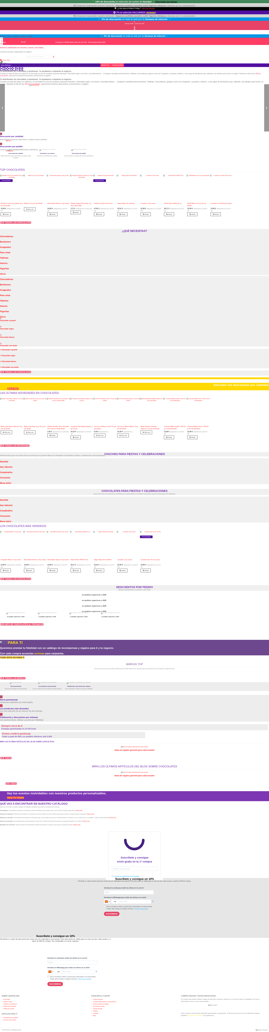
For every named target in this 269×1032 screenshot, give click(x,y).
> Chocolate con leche (9, 367)
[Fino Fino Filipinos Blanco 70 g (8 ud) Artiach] (128, 411)
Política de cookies (8, 1008)
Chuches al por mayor (9, 1020)
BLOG (23, 42)
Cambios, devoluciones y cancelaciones (104, 1001)
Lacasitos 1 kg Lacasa (148, 203)
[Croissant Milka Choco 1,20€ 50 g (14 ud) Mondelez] (198, 411)
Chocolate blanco (7, 337)
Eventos (95, 65)
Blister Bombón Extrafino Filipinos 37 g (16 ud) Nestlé (150, 427)
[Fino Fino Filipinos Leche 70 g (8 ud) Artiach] (105, 411)
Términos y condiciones (10, 1004)
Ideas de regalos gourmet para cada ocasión (134, 750)
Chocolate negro (7, 329)
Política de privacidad (9, 1006)
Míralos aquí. (86, 821)
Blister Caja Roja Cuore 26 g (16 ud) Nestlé (34, 427)
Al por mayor (83, 65)
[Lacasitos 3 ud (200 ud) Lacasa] (221, 188)
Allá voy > (9, 140)
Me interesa (15, 161)
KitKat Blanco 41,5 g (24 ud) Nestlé (196, 204)
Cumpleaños (6, 472)
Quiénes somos (7, 1001)
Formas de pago (97, 1008)
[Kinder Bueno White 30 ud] (175, 188)
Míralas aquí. (79, 810)
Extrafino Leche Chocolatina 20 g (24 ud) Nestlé (12, 204)
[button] (15, 223)
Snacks (9, 36)
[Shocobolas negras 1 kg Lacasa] (58, 544)
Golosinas (3, 36)
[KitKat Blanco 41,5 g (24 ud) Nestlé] (198, 188)
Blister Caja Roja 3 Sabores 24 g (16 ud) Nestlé (11, 427)
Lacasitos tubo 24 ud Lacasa (150, 559)
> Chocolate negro (7, 356)
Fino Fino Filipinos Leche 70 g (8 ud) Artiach (105, 427)
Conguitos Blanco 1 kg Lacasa (11, 559)
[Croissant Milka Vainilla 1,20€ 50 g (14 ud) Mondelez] (175, 411)
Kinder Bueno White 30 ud (172, 203)
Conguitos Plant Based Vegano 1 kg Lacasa (81, 427)
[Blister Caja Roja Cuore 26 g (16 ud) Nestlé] (35, 411)
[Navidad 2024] (134, 107)
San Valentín (6, 467)
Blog (94, 1015)
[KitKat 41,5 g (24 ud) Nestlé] (35, 188)
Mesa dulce (5, 483)
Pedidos (95, 1011)
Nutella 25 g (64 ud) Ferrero (103, 203)
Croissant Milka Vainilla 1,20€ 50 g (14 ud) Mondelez (174, 427)
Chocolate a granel (8, 320)
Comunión (5, 478)
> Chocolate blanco (8, 361)
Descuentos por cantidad (10, 1017)
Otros (3, 274)
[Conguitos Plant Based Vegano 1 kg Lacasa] (81, 411)
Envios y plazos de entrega (101, 1004)
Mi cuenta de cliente (99, 1006)
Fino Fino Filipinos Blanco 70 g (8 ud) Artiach (127, 427)
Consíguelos (78, 159)
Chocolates (16, 36)
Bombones (5, 242)
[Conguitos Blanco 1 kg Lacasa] (11, 544)
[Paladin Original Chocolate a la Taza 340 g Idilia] (81, 188)
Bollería (24, 36)
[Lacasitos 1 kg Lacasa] (151, 188)
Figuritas (4, 268)
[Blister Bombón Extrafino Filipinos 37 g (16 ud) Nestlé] (151, 411)
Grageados (5, 247)
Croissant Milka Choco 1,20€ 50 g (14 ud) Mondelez (197, 427)
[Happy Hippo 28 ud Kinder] (128, 188)
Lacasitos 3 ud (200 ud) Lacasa (221, 203)
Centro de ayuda (98, 999)
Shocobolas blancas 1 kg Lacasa (58, 203)
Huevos (3, 263)
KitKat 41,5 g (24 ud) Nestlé (33, 203)
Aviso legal (6, 999)
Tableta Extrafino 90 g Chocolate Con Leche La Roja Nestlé (58, 427)
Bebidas (30, 36)
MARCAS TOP (134, 664)
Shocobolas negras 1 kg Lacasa (58, 559)
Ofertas (105, 65)
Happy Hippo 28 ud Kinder (126, 203)
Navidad (4, 461)
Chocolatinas (6, 236)
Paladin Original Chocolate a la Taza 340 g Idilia (81, 204)
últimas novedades (32, 84)
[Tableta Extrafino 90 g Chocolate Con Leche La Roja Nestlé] (58, 411)
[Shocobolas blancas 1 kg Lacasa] (58, 188)
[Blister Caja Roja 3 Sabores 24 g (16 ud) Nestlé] (11, 411)
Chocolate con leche (8, 346)
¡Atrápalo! (151, 12)
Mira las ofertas (148, 8)
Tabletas (4, 258)
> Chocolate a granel (8, 350)
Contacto (95, 1013)
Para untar (5, 252)
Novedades (117, 65)
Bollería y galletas (48, 65)
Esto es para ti (47, 159)
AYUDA (3, 42)
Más (73, 65)
